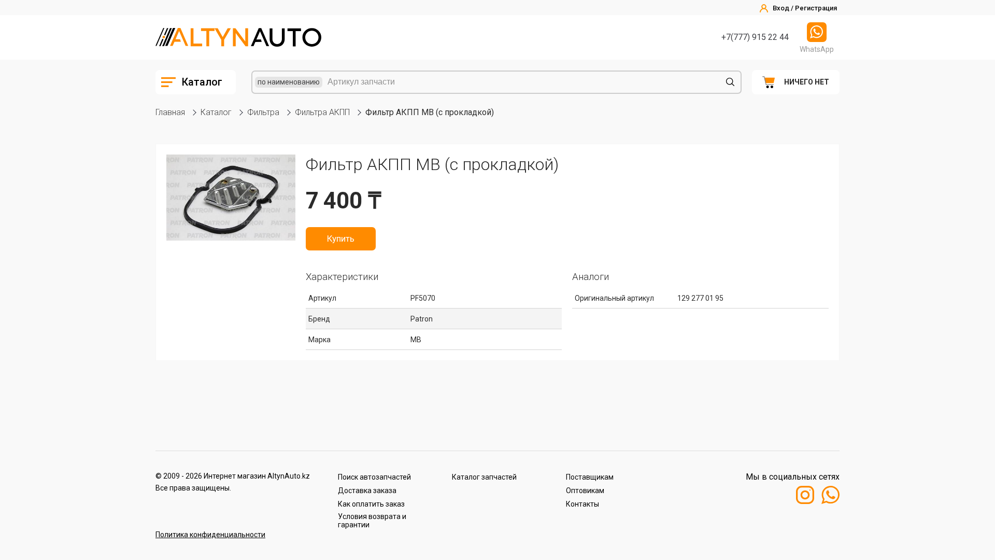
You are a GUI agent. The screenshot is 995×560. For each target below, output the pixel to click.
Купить (340, 238)
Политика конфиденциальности (210, 534)
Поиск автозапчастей (374, 477)
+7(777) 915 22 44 (755, 37)
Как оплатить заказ (371, 504)
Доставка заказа (367, 490)
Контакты (582, 504)
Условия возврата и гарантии (372, 520)
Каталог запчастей (484, 477)
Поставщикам (590, 477)
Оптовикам (585, 490)
